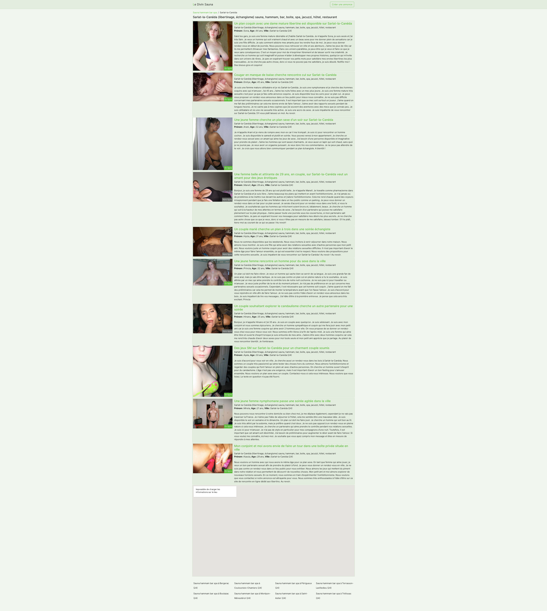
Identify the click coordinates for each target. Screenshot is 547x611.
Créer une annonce (342, 4)
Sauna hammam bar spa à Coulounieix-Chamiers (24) (248, 585)
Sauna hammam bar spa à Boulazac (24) (211, 595)
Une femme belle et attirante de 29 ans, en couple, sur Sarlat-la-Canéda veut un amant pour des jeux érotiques (291, 176)
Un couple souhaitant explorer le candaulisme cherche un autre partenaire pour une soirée (293, 307)
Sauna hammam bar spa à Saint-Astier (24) (291, 595)
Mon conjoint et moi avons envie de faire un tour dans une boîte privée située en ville (291, 447)
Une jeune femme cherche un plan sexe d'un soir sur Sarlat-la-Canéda (283, 120)
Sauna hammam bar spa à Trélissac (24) (333, 595)
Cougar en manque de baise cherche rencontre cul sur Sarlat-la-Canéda (285, 75)
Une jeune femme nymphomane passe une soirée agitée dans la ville (282, 401)
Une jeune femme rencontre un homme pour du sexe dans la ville (280, 261)
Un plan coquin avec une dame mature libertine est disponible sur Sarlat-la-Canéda (293, 23)
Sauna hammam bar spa (205, 12)
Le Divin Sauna (203, 4)
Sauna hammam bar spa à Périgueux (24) (293, 585)
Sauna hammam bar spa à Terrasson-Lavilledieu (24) (334, 585)
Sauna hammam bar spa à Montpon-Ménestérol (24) (252, 595)
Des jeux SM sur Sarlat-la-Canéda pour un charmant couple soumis (281, 348)
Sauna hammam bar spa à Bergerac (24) (211, 585)
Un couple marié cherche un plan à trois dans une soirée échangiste (282, 229)
